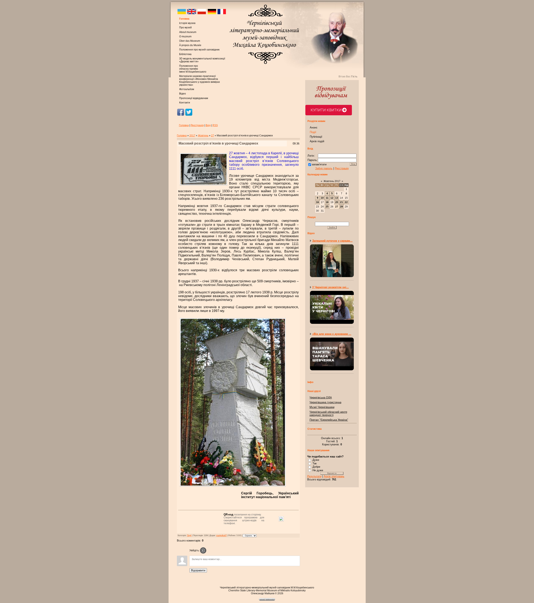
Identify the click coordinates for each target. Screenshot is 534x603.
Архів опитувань (334, 476)
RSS (215, 125)
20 (336, 202)
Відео (182, 93)
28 (341, 206)
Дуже (315, 459)
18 (327, 202)
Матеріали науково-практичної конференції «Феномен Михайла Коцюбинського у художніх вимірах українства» (199, 80)
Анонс (313, 127)
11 (327, 197)
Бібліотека (185, 54)
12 (331, 197)
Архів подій (317, 141)
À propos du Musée (190, 45)
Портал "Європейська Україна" (329, 419)
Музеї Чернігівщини (322, 407)
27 (212, 135)
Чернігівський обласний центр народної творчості (328, 413)
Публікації (316, 136)
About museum (187, 32)
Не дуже (317, 470)
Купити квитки (326, 110)
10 (322, 197)
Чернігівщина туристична (325, 402)
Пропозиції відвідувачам (193, 98)
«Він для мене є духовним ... (331, 333)
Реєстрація (197, 125)
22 (346, 202)
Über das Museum (189, 40)
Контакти (184, 102)
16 (317, 202)
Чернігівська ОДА (321, 397)
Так (314, 463)
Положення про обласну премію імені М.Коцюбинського (192, 68)
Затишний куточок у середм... (332, 240)
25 (327, 206)
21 (341, 202)
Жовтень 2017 (332, 181)
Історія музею (187, 23)
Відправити (198, 570)
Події (189, 535)
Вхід (208, 125)
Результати (314, 476)
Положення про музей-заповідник (199, 49)
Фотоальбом (186, 89)
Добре (316, 466)
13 (336, 197)
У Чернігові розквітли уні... (330, 287)
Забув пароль (323, 168)
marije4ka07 (221, 535)
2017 (192, 135)
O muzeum (185, 36)
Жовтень (203, 135)
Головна (184, 18)
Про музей (185, 27)
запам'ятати (319, 164)
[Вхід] (203, 550)
